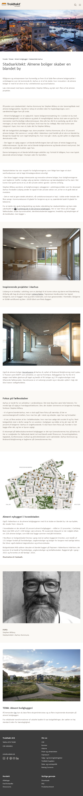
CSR (43, 742)
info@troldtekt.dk (9, 754)
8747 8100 (12, 742)
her (15, 712)
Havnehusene (27, 372)
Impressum (45, 755)
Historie (44, 748)
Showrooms (7, 787)
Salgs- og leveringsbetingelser (52, 758)
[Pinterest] (10, 758)
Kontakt (6, 776)
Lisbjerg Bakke (37, 294)
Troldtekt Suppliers (48, 761)
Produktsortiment (48, 787)
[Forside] (11, 5)
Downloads (45, 780)
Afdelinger (6, 780)
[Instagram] (4, 758)
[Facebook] (7, 758)
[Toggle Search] (75, 5)
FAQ (43, 784)
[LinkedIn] (17, 758)
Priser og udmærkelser (49, 751)
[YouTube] (14, 758)
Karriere (44, 745)
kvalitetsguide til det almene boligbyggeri (33, 209)
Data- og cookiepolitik (49, 764)
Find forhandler (8, 784)
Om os (44, 738)
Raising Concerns (47, 767)
